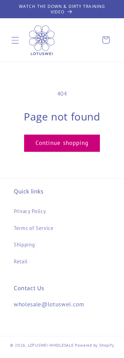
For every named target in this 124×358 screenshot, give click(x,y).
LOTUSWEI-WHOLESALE (51, 345)
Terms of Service (34, 227)
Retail (21, 261)
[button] (15, 40)
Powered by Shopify (94, 345)
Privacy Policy (30, 211)
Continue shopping (62, 143)
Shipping (24, 244)
